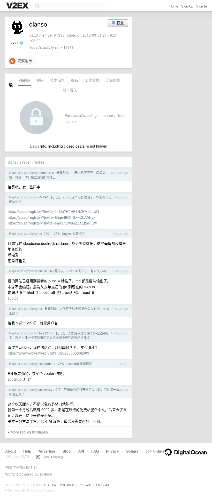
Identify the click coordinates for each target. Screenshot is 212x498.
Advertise (47, 451)
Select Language (52, 457)
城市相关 (70, 89)
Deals (34, 146)
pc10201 (45, 233)
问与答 (55, 197)
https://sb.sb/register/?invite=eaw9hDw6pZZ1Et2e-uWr (52, 223)
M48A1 (44, 197)
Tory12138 (46, 333)
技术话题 (57, 80)
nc (40, 308)
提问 (40, 80)
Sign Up (187, 6)
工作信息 (92, 80)
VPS (57, 233)
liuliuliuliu (45, 271)
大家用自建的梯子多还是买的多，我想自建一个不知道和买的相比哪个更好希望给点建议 (58, 335)
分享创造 (62, 172)
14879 (68, 47)
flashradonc (47, 363)
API (81, 451)
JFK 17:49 (102, 485)
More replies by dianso (29, 432)
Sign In (201, 6)
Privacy (112, 451)
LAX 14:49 (85, 485)
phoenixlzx (46, 172)
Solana (132, 451)
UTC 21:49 (50, 485)
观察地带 (24, 60)
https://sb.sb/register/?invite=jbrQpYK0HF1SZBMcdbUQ (53, 211)
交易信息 (113, 80)
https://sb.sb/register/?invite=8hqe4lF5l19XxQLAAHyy (51, 217)
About (10, 451)
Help (27, 451)
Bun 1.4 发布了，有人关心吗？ (87, 271)
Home (173, 6)
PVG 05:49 (67, 485)
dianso (24, 80)
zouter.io (15, 379)
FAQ (95, 451)
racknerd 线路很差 (79, 363)
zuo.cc (13, 298)
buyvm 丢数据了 (73, 233)
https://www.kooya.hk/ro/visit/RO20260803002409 (48, 353)
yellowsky (45, 389)
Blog (67, 451)
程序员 (59, 271)
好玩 (74, 80)
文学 (58, 389)
